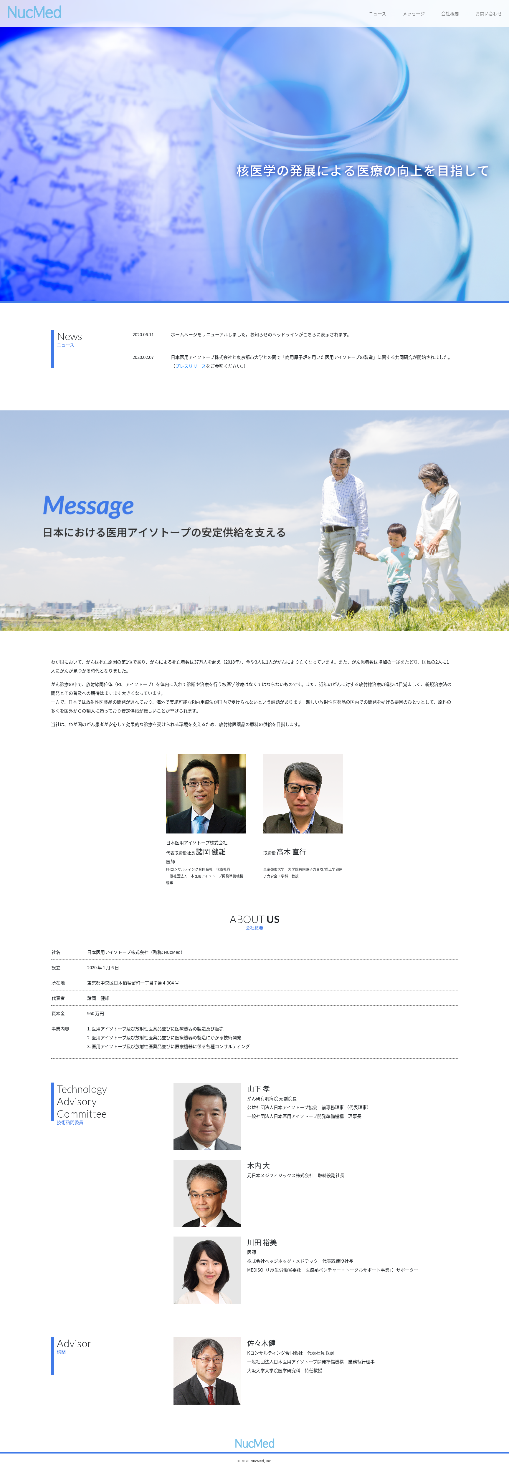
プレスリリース (190, 366)
